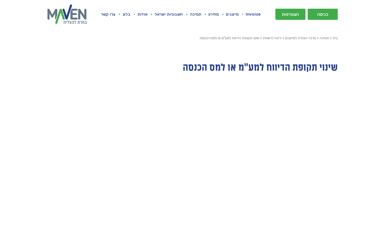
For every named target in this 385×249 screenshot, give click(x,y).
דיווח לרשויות (272, 38)
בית (335, 38)
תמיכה (196, 14)
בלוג (127, 14)
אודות (142, 14)
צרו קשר (108, 14)
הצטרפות (290, 14)
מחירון (214, 14)
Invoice (253, 14)
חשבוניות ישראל (169, 14)
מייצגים (232, 14)
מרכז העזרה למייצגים (300, 38)
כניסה (322, 14)
